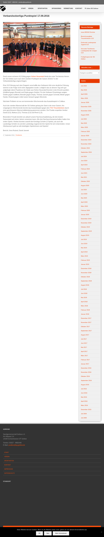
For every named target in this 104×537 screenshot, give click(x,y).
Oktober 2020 (85, 181)
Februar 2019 (85, 260)
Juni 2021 (84, 173)
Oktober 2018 (85, 277)
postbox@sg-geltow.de (25, 2)
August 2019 (85, 235)
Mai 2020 (84, 198)
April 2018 (84, 301)
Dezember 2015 (86, 409)
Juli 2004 (84, 413)
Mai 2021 (84, 177)
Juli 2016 (84, 389)
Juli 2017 (84, 339)
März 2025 (84, 127)
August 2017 (85, 335)
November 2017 (86, 322)
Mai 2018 (84, 297)
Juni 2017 (84, 343)
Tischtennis (19, 135)
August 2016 (85, 384)
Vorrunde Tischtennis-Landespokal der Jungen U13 (89, 51)
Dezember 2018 (86, 268)
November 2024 (86, 144)
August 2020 (85, 185)
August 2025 (85, 115)
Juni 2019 (84, 243)
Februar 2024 (85, 169)
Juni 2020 (84, 194)
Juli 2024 (84, 156)
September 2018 (86, 281)
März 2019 (84, 256)
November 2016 (86, 372)
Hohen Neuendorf (37, 76)
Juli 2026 (84, 86)
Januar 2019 (85, 264)
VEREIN (6, 456)
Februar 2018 (85, 310)
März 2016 (84, 405)
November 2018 (86, 272)
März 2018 (84, 306)
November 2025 (86, 111)
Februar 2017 (85, 360)
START (6, 452)
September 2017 (86, 330)
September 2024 (86, 152)
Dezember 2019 (86, 218)
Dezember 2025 (86, 106)
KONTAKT (7, 465)
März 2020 (84, 206)
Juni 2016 (84, 393)
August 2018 (85, 285)
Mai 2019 (84, 248)
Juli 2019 (84, 239)
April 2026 (84, 94)
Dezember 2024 (86, 140)
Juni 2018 (84, 293)
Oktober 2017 (85, 326)
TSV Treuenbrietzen (57, 108)
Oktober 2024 (85, 148)
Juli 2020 (84, 189)
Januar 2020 (85, 214)
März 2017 (84, 355)
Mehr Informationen (61, 533)
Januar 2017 (85, 364)
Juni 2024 (84, 160)
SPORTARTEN (9, 461)
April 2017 (84, 351)
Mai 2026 (84, 90)
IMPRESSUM (8, 469)
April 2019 (84, 252)
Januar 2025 (85, 135)
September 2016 (86, 380)
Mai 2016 (84, 397)
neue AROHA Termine (88, 32)
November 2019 (86, 223)
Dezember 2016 (86, 368)
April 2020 (84, 202)
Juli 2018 (84, 289)
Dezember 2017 (86, 318)
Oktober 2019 (85, 227)
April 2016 (84, 401)
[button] (101, 8)
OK (39, 533)
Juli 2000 (84, 418)
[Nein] (101, 532)
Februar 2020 (85, 210)
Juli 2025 (84, 119)
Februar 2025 (85, 131)
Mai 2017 (84, 347)
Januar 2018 (85, 314)
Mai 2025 (84, 123)
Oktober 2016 (85, 376)
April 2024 (84, 165)
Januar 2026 (85, 102)
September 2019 (86, 231)
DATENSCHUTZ (9, 473)
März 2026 (84, 98)
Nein (48, 533)
